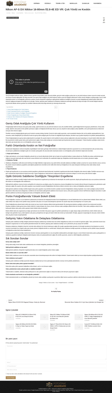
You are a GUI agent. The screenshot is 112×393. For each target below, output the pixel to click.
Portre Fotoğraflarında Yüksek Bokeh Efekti (18, 115)
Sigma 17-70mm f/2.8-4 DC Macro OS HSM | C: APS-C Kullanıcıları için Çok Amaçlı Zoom (60, 326)
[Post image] (10, 317)
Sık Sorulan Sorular (12, 118)
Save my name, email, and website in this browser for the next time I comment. (24, 373)
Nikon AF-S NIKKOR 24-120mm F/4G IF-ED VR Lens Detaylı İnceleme (26, 315)
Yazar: (61, 282)
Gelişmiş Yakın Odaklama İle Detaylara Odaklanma (20, 117)
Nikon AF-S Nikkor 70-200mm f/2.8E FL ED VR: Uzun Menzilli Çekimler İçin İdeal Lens (60, 316)
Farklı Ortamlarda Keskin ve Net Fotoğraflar (18, 111)
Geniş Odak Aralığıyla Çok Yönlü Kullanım (18, 109)
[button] (55, 107)
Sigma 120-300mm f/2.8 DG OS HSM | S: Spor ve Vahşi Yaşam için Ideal (26, 325)
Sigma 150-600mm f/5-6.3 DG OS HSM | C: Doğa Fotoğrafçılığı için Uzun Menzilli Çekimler (93, 316)
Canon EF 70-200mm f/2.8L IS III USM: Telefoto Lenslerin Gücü (93, 325)
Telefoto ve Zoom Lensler (12, 17)
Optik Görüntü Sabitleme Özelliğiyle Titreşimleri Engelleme (22, 113)
